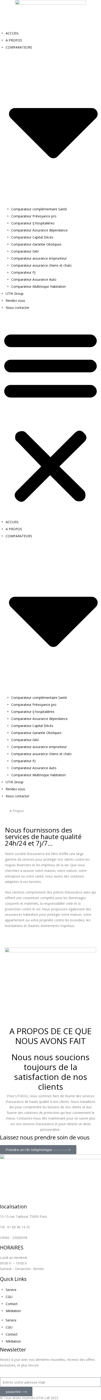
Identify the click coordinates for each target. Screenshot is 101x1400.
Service (11, 1289)
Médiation (13, 1311)
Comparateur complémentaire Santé (39, 209)
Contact (12, 1304)
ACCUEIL (12, 33)
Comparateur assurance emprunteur (39, 258)
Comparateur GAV (25, 251)
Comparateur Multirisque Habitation (38, 286)
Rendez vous (15, 300)
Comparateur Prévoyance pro (33, 216)
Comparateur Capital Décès (32, 237)
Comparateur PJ (23, 272)
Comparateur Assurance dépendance (39, 230)
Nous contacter (17, 307)
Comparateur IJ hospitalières (32, 223)
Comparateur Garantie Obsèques (36, 244)
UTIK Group (14, 293)
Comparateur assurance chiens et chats (41, 265)
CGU (9, 1296)
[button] (50, 416)
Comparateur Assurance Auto (33, 279)
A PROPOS (14, 40)
